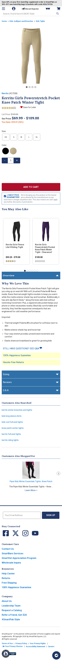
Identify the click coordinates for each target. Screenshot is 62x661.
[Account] (14, 8)
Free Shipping (9, 582)
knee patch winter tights (13, 428)
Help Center (8, 573)
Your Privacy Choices (14, 646)
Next (58, 473)
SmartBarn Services (12, 553)
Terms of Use (7, 643)
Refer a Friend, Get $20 (14, 615)
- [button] (4, 160)
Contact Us (8, 549)
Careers (51, 647)
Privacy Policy (21, 643)
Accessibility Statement (35, 647)
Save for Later (29, 107)
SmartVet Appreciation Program (19, 558)
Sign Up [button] (50, 515)
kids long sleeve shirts (11, 416)
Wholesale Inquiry (11, 562)
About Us (7, 601)
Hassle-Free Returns (13, 362)
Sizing (6, 374)
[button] (57, 13)
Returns (6, 578)
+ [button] (17, 160)
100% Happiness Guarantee (17, 355)
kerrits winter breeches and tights (17, 410)
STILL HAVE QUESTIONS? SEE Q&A (21, 348)
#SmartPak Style (11, 619)
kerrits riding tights (10, 440)
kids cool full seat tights (12, 422)
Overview (8, 275)
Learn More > (31, 490)
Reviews (7, 382)
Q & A (6, 390)
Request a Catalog (12, 610)
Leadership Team (11, 605)
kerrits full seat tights (11, 434)
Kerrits (5, 93)
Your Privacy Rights (38, 643)
